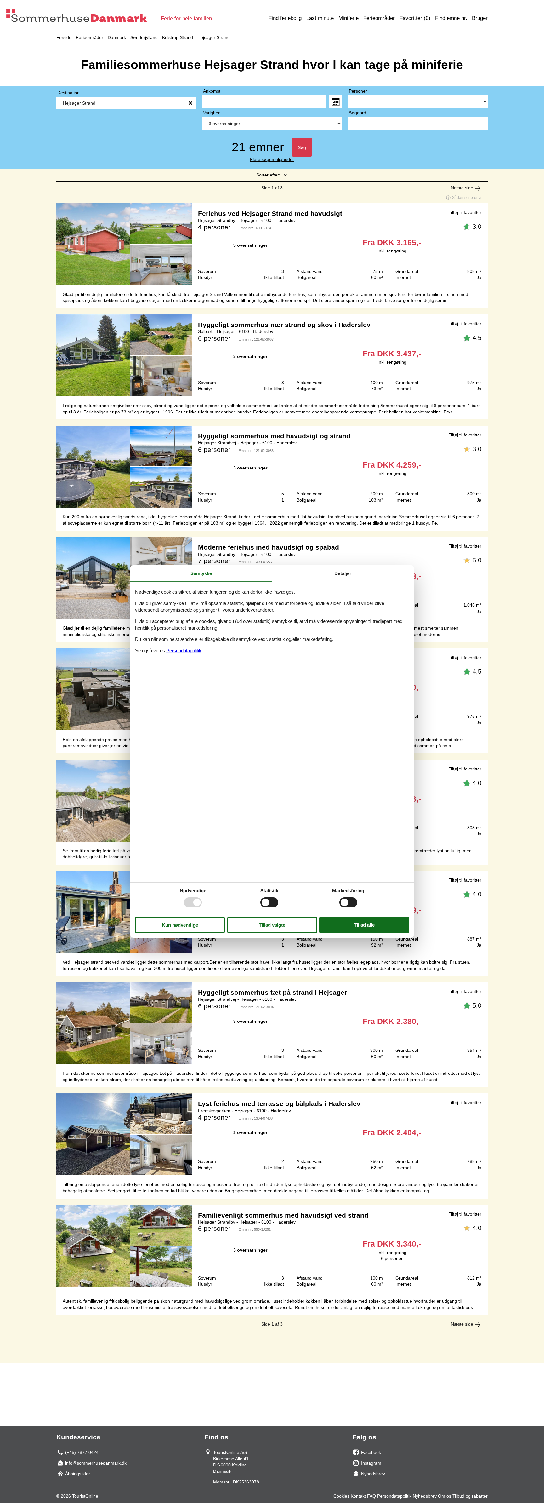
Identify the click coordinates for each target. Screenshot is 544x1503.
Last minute (320, 18)
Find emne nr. (451, 18)
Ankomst (211, 91)
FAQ (371, 1496)
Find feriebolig (285, 18)
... (335, 101)
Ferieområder (379, 18)
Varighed (212, 112)
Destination (68, 92)
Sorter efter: (268, 174)
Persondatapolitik (394, 1496)
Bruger (480, 18)
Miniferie (348, 18)
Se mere (272, 244)
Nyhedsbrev (425, 1496)
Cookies (341, 1496)
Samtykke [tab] (201, 573)
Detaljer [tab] (342, 573)
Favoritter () (415, 18)
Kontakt (358, 1496)
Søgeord (357, 112)
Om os (444, 1496)
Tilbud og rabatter (470, 1496)
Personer (358, 91)
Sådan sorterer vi (466, 197)
